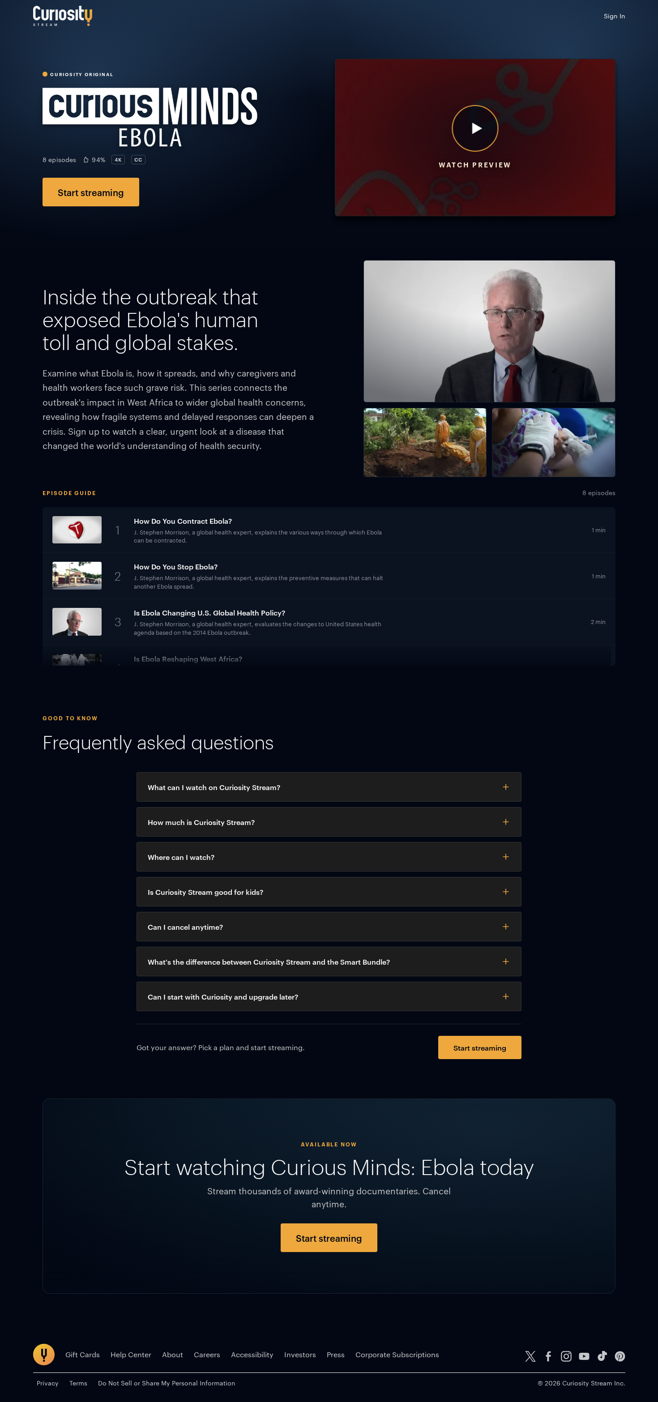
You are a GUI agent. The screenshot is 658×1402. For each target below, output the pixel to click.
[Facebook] (548, 1356)
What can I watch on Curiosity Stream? (214, 787)
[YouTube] (584, 1356)
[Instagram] (566, 1356)
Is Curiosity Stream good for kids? (205, 892)
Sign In (614, 15)
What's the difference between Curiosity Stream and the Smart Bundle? (269, 961)
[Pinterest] (620, 1356)
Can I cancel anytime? (185, 927)
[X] (530, 1356)
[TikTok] (602, 1356)
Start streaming (91, 192)
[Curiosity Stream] (62, 16)
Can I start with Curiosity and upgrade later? (223, 996)
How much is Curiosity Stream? (201, 822)
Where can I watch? (181, 857)
